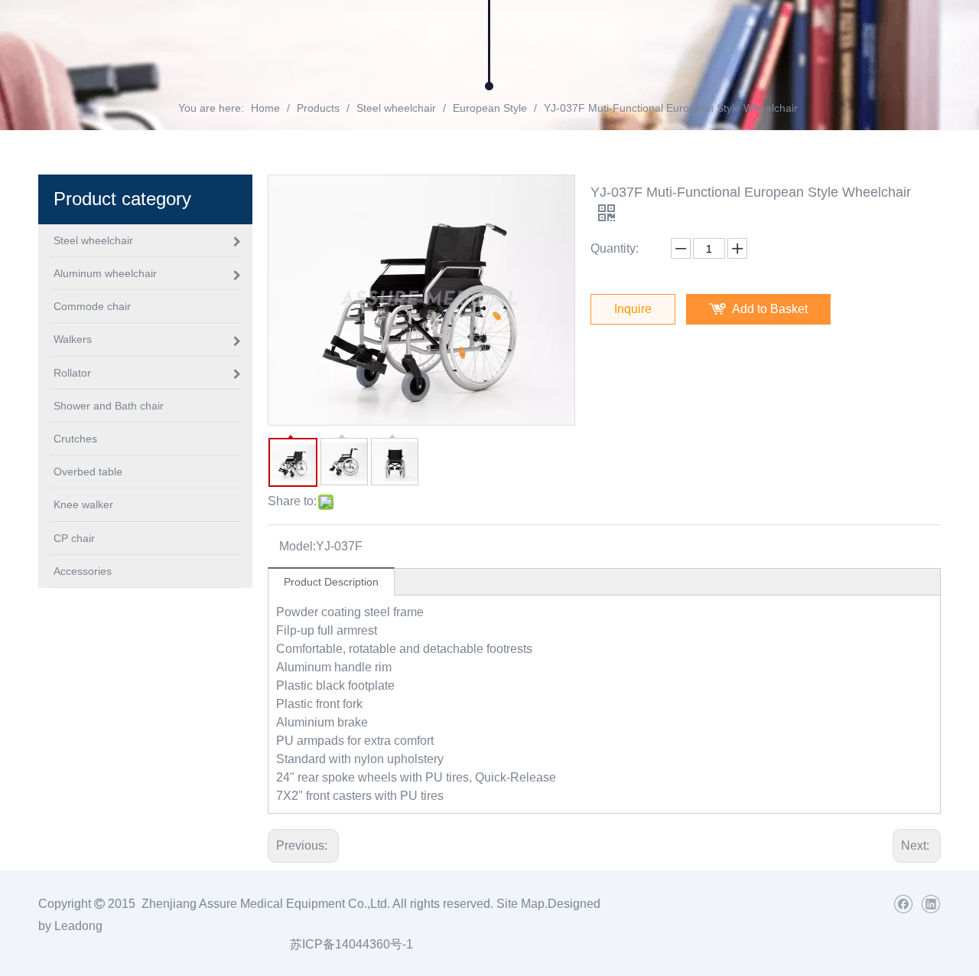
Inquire (633, 308)
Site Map (520, 903)
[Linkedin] (930, 904)
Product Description (331, 582)
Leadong (78, 925)
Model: (297, 546)
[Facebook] (902, 904)
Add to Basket (770, 308)
